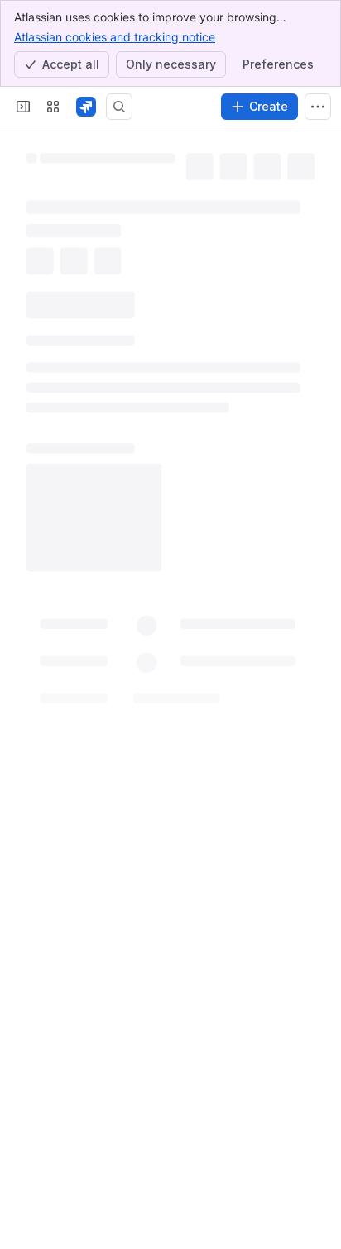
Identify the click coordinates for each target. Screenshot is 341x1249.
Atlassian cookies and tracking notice (114, 37)
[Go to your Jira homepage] (86, 106)
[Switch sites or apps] (53, 106)
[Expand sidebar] (23, 106)
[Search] (119, 106)
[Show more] (318, 106)
